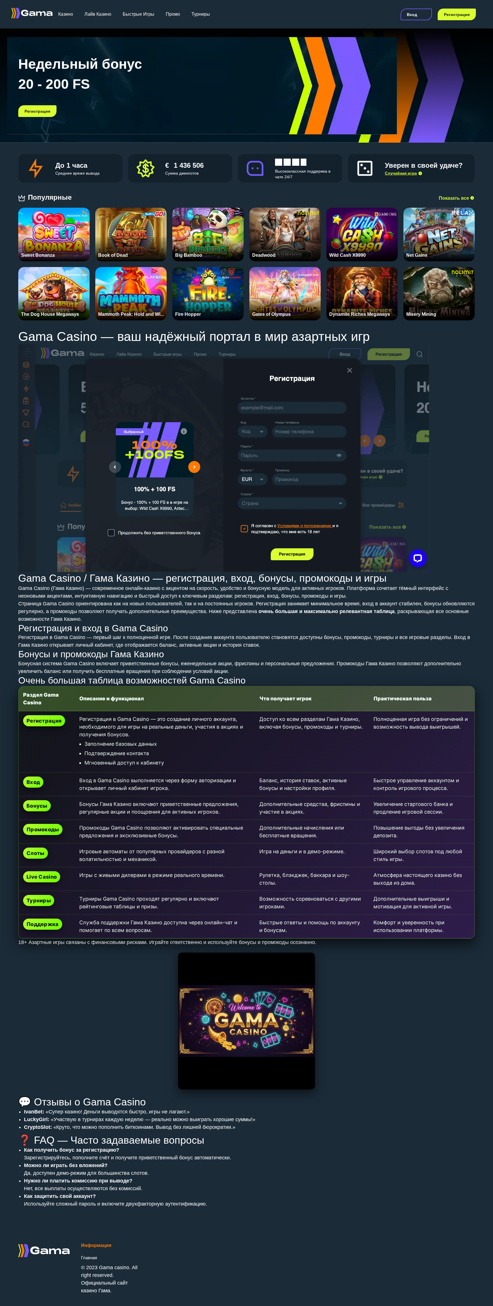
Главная (89, 1257)
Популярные (51, 197)
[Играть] (54, 231)
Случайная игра (401, 173)
